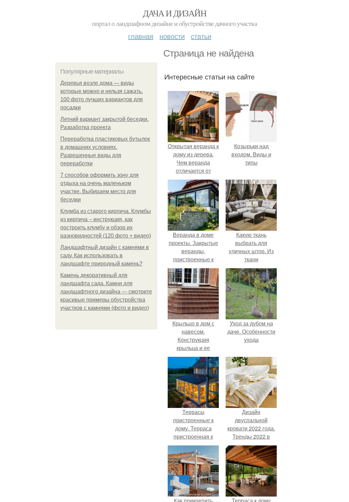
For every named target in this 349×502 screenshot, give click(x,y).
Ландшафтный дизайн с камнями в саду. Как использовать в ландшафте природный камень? (104, 255)
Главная (140, 36)
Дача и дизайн (174, 13)
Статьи (201, 36)
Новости (172, 36)
